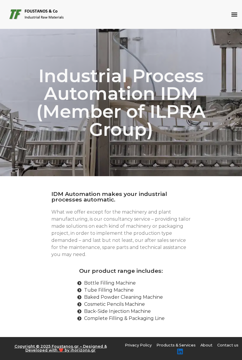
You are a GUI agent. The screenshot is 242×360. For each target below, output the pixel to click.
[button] (234, 14)
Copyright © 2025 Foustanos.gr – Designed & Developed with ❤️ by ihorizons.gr (60, 348)
